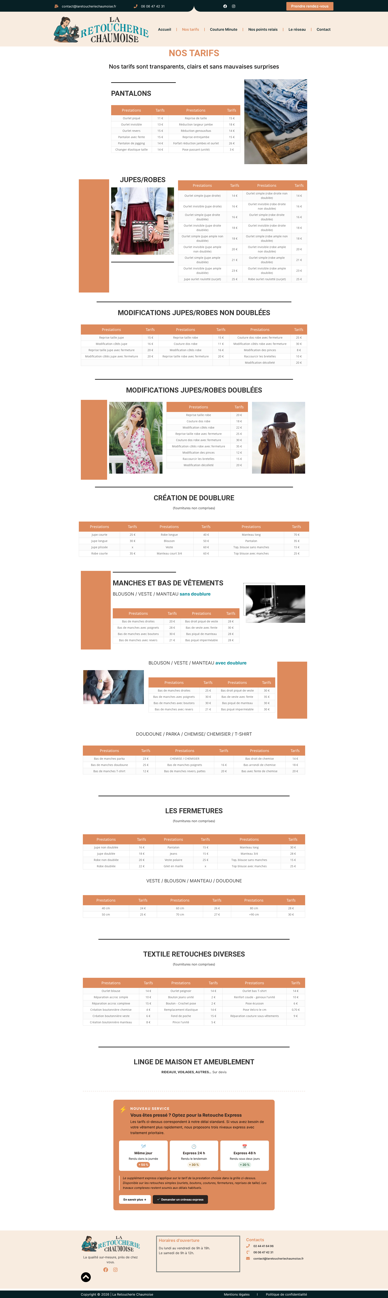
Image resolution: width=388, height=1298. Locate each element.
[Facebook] (225, 6)
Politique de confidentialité (286, 1294)
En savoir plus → (134, 1199)
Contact (324, 29)
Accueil (164, 29)
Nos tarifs (190, 29)
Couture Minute (223, 29)
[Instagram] (233, 6)
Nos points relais (263, 29)
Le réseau (297, 29)
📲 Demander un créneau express (180, 1199)
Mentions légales (237, 1294)
